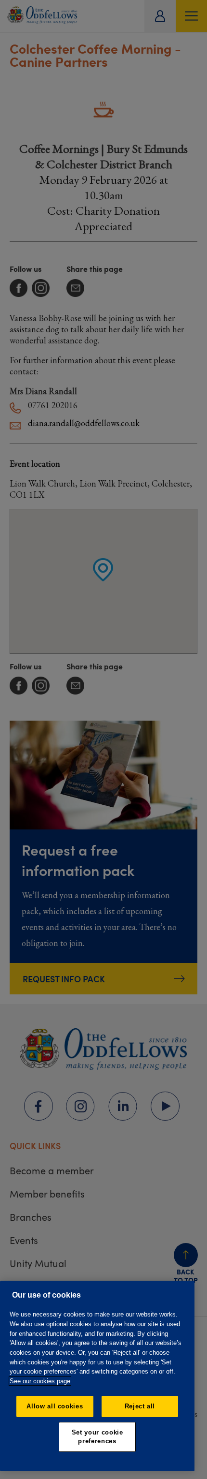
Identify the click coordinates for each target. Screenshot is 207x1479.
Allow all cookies (54, 1406)
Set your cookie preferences (97, 1437)
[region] (97, 1376)
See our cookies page (40, 1381)
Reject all (140, 1406)
